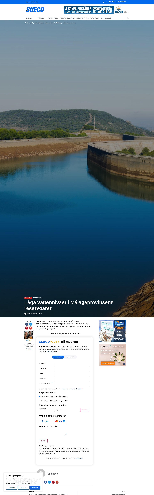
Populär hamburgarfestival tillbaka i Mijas (29, 345)
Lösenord (42, 378)
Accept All (35, 487)
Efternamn (43, 368)
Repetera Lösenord (45, 383)
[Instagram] (103, 2)
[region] (23, 482)
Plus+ (51, 352)
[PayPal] (45, 421)
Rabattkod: (42, 408)
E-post (41, 373)
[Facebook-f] (101, 2)
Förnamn (42, 363)
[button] (30, 18)
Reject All (23, 487)
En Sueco (28, 23)
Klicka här (79, 458)
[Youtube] (106, 2)
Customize (12, 487)
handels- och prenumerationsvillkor (72, 389)
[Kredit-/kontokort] (60, 421)
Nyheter (34, 23)
